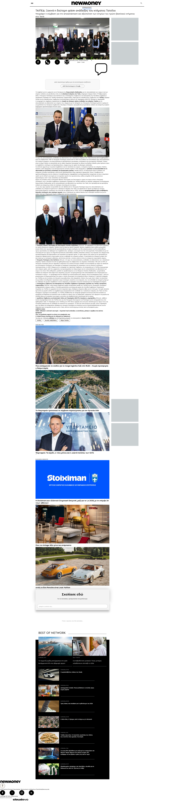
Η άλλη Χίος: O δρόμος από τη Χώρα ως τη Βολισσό (76, 719)
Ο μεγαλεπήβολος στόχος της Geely (71, 672)
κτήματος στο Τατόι (85, 158)
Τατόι (78, 94)
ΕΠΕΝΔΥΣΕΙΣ (87, 8)
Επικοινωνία (45, 789)
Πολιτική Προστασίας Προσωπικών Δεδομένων (22, 789)
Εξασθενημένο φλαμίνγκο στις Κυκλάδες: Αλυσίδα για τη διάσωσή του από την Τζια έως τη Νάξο (77, 767)
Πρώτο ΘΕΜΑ (86, 318)
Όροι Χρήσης (4, 789)
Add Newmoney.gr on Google (71, 86)
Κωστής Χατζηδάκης (72, 245)
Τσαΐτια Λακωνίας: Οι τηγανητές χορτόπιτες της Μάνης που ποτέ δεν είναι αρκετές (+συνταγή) (77, 736)
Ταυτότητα (39, 789)
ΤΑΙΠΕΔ (77, 181)
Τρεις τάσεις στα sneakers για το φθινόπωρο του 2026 (77, 703)
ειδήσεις (52, 318)
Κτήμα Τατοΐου (65, 320)
